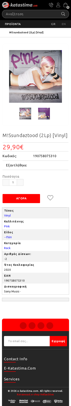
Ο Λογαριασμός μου (58, 5)
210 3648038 (51, 5)
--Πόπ (8, 237)
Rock (7, 248)
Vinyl (7, 215)
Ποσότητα (11, 176)
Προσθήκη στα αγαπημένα (50, 198)
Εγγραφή (58, 341)
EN (64, 24)
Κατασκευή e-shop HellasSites (35, 394)
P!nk (7, 226)
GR (53, 24)
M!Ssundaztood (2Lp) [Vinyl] (26, 32)
